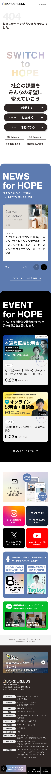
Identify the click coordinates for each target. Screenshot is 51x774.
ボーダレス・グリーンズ (26, 712)
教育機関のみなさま (35, 144)
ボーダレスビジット (39, 715)
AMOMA (20, 741)
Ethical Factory (22, 746)
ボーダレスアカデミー (25, 735)
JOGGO (28, 741)
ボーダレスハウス (23, 715)
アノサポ (29, 708)
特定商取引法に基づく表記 (25, 641)
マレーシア (34, 755)
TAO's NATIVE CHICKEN (39, 746)
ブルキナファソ (23, 755)
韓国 (30, 757)
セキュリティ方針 (36, 639)
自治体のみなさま (13, 144)
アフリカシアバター (24, 744)
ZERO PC (20, 708)
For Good (33, 702)
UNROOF (20, 725)
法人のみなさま (35, 137)
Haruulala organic (39, 744)
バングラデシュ (23, 750)
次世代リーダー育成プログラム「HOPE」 (32, 738)
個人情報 (22, 639)
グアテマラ (44, 750)
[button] (36, 267)
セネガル (43, 755)
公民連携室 (21, 728)
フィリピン (40, 752)
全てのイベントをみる (23, 450)
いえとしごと (30, 725)
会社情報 (12, 639)
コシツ (19, 732)
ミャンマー (34, 750)
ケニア (19, 757)
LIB (33, 741)
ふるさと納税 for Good (25, 705)
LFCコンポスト (34, 696)
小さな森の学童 (30, 721)
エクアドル (21, 752)
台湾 (34, 757)
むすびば (20, 718)
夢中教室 (20, 721)
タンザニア (31, 752)
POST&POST (22, 696)
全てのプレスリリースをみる (23, 278)
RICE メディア (22, 702)
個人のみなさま (13, 137)
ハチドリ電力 (22, 699)
